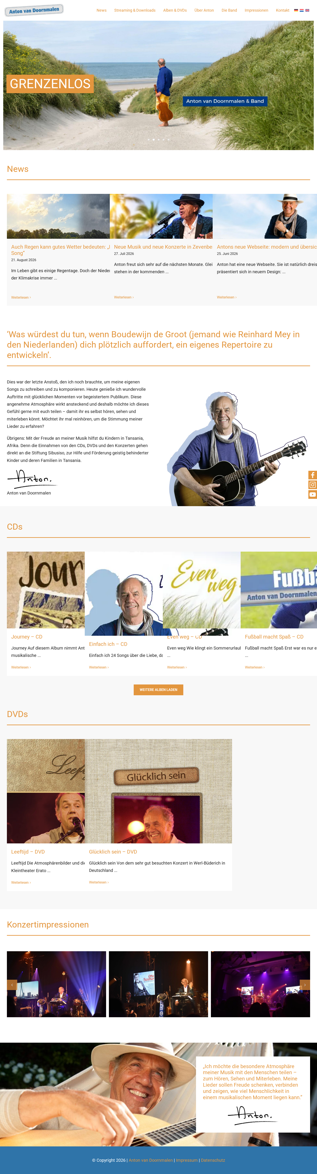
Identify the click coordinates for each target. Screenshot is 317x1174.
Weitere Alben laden (158, 690)
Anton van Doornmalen (151, 1160)
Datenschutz (213, 1160)
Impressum (187, 1160)
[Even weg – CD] (236, 625)
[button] (12, 985)
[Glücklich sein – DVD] (158, 842)
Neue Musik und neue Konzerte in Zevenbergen (168, 247)
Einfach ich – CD (108, 644)
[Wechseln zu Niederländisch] (302, 10)
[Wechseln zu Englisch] (307, 10)
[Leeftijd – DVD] (80, 842)
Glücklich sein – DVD (113, 852)
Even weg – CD (184, 637)
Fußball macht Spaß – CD (274, 637)
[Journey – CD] (80, 625)
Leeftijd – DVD (28, 852)
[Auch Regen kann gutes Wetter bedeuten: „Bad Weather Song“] (81, 216)
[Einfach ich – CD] (158, 625)
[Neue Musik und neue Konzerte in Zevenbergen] (184, 216)
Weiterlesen (20, 297)
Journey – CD (26, 637)
